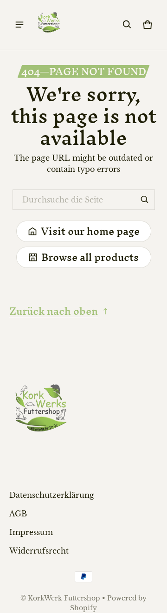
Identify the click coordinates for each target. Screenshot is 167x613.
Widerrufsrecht (39, 550)
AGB (18, 513)
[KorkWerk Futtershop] (49, 25)
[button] (127, 24)
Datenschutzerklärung (51, 495)
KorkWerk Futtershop (64, 598)
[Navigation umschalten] (19, 24)
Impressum (31, 532)
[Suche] (145, 199)
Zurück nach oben (53, 311)
